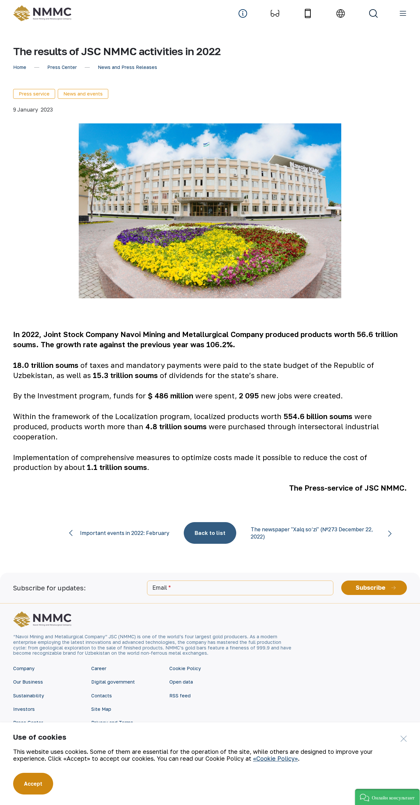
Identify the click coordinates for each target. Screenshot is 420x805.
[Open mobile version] (308, 13)
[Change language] (340, 13)
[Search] (373, 13)
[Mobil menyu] (403, 13)
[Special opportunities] (275, 13)
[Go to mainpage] (44, 13)
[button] (387, 797)
